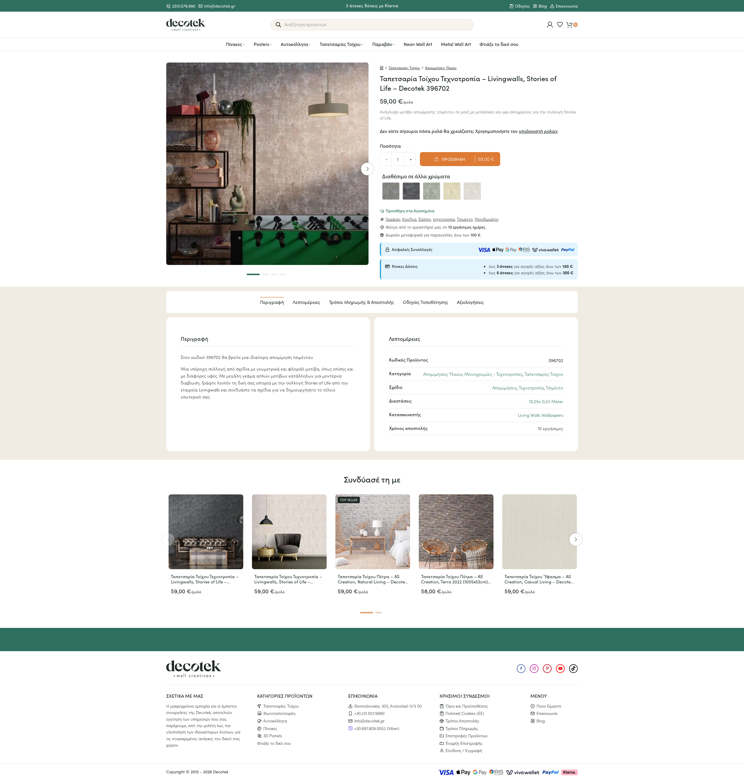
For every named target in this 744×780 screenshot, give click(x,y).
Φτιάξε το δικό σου (499, 44)
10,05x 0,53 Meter (546, 401)
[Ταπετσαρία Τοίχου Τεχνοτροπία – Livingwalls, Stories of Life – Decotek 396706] (472, 191)
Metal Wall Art (456, 44)
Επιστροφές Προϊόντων (467, 735)
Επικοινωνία (567, 6)
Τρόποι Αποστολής (462, 721)
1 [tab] (253, 274)
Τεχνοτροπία (531, 387)
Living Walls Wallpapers (540, 415)
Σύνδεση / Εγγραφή (464, 750)
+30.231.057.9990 (369, 713)
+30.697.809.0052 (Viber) (376, 728)
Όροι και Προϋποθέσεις (467, 706)
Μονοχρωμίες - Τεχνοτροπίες (493, 374)
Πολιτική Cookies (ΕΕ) (465, 713)
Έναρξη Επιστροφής (464, 743)
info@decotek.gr (219, 6)
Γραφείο (393, 219)
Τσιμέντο (465, 219)
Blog (543, 6)
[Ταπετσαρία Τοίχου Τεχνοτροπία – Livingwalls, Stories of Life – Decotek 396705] (452, 191)
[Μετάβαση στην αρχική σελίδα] (185, 25)
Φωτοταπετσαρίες (279, 713)
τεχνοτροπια (444, 219)
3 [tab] (274, 274)
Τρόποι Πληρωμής (462, 728)
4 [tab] (282, 274)
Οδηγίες (522, 6)
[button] (407, 210)
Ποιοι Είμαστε (548, 706)
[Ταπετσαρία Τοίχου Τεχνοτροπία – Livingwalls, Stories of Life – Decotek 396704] (431, 191)
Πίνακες (234, 44)
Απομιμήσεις (504, 387)
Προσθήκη (453, 159)
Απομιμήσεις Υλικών (441, 67)
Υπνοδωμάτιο (486, 219)
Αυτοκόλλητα (294, 44)
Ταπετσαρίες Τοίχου (340, 44)
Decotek (220, 771)
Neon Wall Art (418, 44)
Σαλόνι (425, 219)
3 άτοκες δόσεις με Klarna (372, 5)
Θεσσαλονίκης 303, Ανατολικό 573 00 (388, 706)
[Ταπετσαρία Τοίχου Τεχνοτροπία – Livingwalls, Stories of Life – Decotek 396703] (411, 191)
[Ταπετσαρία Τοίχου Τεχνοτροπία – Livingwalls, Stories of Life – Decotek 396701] (391, 191)
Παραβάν (382, 44)
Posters (261, 44)
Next (367, 169)
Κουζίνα (409, 219)
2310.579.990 (183, 6)
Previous (167, 169)
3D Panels (272, 735)
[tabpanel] (267, 164)
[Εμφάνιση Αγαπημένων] (560, 25)
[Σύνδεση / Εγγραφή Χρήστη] (550, 25)
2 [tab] (265, 274)
